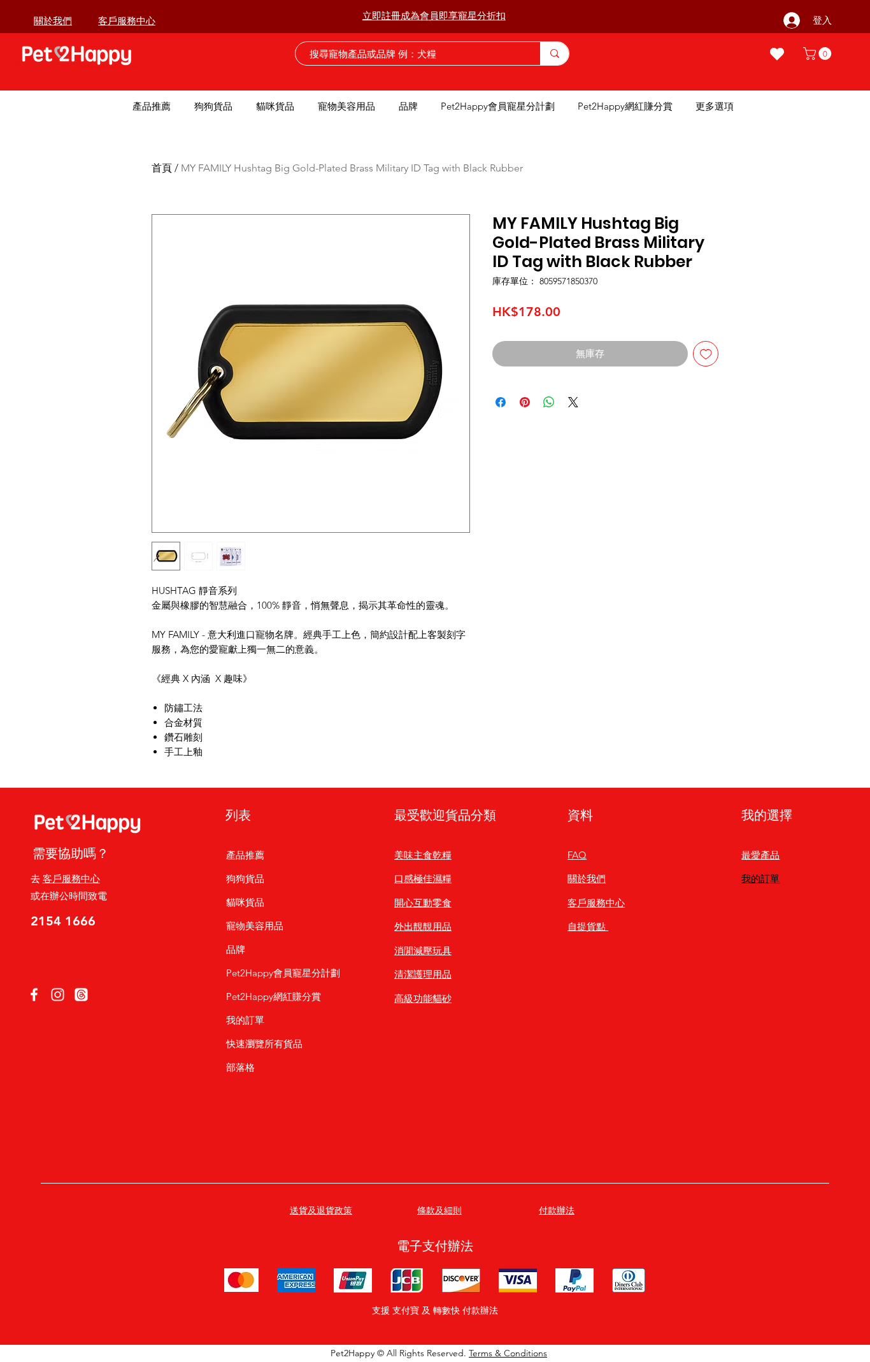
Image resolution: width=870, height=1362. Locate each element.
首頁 (162, 168)
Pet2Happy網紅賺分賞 (273, 996)
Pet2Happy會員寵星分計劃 (274, 973)
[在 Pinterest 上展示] (524, 402)
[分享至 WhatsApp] (549, 402)
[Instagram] (57, 994)
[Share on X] (573, 402)
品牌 (235, 949)
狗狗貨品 (245, 879)
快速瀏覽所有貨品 (264, 1044)
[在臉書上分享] (500, 402)
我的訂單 (245, 1020)
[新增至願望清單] (706, 354)
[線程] (81, 994)
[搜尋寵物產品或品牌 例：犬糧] (554, 53)
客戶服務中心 (71, 879)
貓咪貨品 (245, 902)
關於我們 (586, 879)
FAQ (577, 855)
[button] (818, 53)
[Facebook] (34, 994)
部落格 (240, 1067)
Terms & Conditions (508, 1353)
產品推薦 (245, 855)
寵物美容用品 (254, 926)
